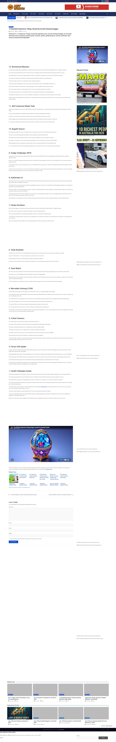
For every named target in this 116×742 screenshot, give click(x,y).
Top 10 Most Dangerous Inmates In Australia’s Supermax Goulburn (23, 494)
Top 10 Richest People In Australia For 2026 (85, 135)
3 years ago (12, 31)
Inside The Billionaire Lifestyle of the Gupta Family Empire (60, 494)
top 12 (29, 487)
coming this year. (48, 469)
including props (44, 386)
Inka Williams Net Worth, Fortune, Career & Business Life (88, 542)
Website (10, 533)
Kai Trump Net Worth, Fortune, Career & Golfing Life (87, 449)
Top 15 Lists (33, 13)
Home (9, 13)
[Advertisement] (41, 52)
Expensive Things (17, 487)
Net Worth (16, 13)
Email (10, 528)
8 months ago (11, 724)
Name (10, 522)
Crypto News (74, 13)
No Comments (23, 31)
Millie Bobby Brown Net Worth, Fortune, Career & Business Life (89, 262)
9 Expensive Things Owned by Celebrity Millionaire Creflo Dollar (95, 698)
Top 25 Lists (49, 13)
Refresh (1, 737)
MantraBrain (61, 729)
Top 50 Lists (57, 13)
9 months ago (88, 724)
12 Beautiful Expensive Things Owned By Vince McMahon (88, 103)
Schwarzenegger (24, 487)
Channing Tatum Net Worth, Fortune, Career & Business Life (89, 635)
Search (78, 735)
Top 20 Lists (41, 13)
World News (82, 13)
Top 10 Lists (25, 13)
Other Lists (65, 13)
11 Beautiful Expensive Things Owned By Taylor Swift (87, 168)
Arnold (12, 487)
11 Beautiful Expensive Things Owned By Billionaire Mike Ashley (70, 698)
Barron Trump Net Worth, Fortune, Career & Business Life (88, 355)
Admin (17, 31)
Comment (11, 507)
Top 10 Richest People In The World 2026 (70, 721)
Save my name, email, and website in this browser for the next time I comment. (26, 538)
